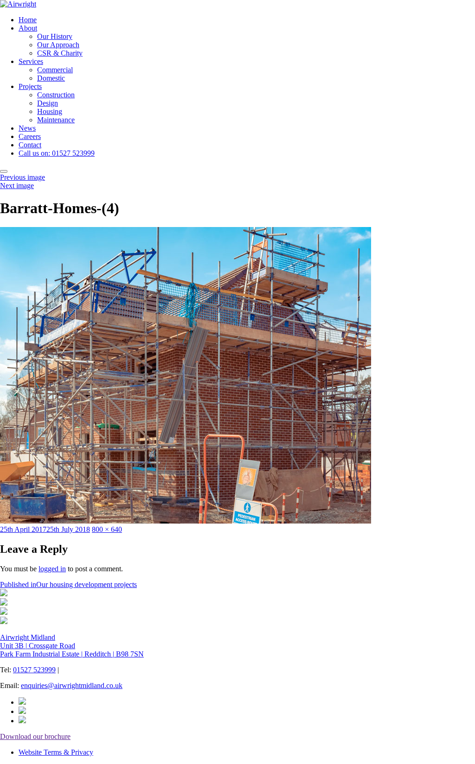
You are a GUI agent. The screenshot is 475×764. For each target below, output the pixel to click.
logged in (52, 569)
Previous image (22, 177)
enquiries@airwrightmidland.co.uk (71, 685)
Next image (17, 185)
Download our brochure (35, 736)
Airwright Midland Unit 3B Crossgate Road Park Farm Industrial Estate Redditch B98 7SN (72, 645)
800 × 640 (107, 529)
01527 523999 (34, 670)
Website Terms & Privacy (56, 752)
